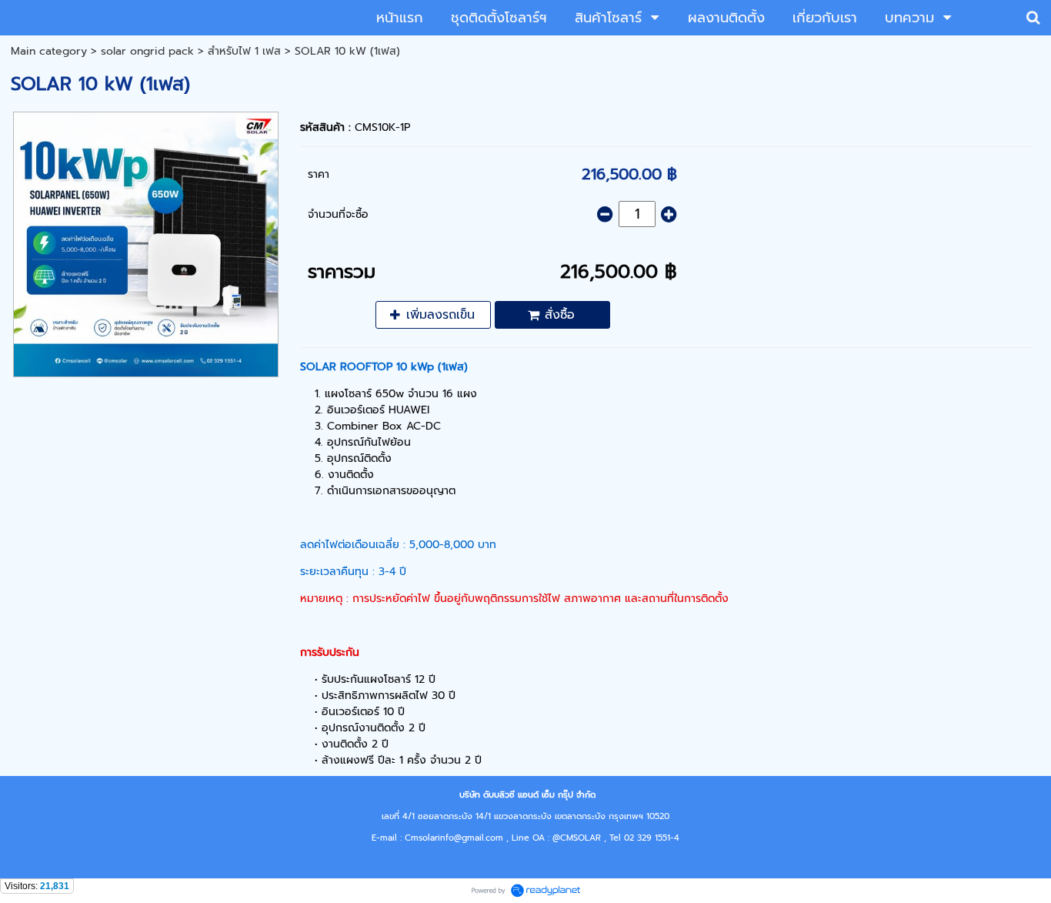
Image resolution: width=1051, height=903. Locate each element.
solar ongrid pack (147, 51)
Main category (49, 51)
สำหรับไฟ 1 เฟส (244, 51)
